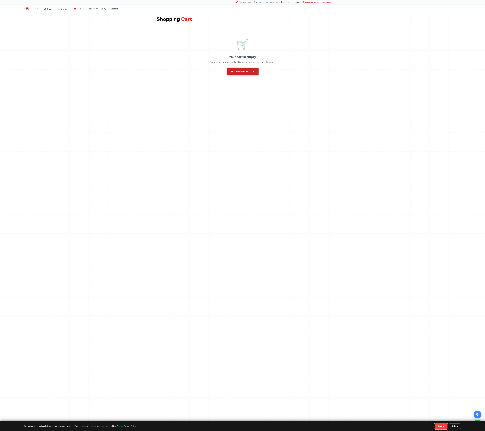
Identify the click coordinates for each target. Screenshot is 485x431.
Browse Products (242, 71)
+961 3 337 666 (244, 2)
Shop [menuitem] (49, 9)
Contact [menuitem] (114, 9)
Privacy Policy (130, 426)
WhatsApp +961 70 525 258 (267, 2)
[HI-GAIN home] (27, 9)
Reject (455, 426)
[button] (458, 9)
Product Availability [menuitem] (97, 9)
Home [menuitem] (37, 9)
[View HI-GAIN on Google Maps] (477, 414)
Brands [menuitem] (64, 9)
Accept (441, 426)
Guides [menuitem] (80, 9)
